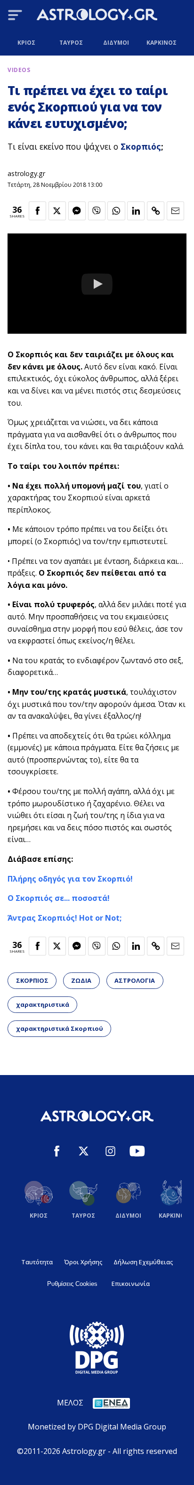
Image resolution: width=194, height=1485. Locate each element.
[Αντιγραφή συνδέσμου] (155, 210)
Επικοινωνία (131, 1283)
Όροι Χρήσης (83, 1262)
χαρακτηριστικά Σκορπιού (59, 1028)
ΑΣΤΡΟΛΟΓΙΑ (134, 980)
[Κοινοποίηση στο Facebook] (37, 210)
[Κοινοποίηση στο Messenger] (77, 210)
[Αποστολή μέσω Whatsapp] (116, 210)
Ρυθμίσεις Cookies (72, 1283)
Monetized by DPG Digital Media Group (97, 1426)
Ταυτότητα (37, 1262)
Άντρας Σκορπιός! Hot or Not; (64, 918)
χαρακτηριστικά (42, 1004)
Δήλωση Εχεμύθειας (143, 1262)
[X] (83, 1152)
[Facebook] (57, 1152)
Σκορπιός (141, 146)
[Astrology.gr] (97, 16)
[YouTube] (137, 1152)
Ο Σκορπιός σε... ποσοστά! (59, 898)
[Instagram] (110, 1152)
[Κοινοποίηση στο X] (57, 210)
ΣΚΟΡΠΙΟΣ (32, 980)
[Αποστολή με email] (175, 210)
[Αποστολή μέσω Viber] (96, 210)
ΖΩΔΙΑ (81, 980)
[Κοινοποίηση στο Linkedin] (136, 210)
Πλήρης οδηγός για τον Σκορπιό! (70, 879)
